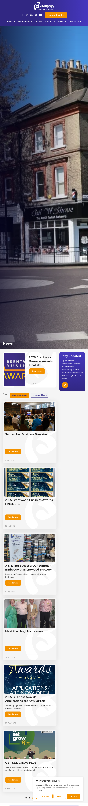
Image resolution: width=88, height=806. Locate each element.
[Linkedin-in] (31, 15)
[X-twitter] (36, 15)
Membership (24, 21)
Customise (44, 796)
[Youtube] (40, 15)
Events (39, 21)
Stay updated (71, 356)
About (9, 21)
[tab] (19, 395)
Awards (48, 21)
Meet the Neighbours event (24, 631)
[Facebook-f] (22, 15)
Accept (74, 796)
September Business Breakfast (26, 434)
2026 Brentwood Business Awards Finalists (40, 361)
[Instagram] (27, 15)
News (60, 21)
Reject (60, 796)
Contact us (74, 21)
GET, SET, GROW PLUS (20, 762)
